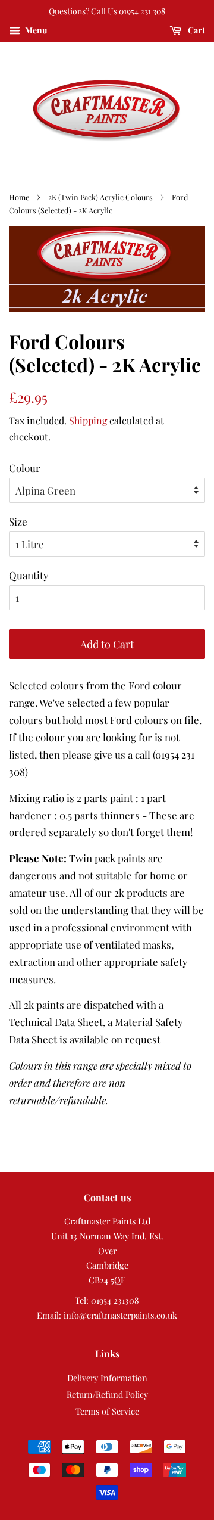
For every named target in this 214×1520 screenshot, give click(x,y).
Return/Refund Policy (107, 1394)
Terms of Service (107, 1411)
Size (18, 521)
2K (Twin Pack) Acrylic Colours (100, 197)
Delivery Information (107, 1378)
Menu (35, 30)
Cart (195, 30)
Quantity (29, 575)
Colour (24, 467)
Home (19, 197)
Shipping (88, 420)
